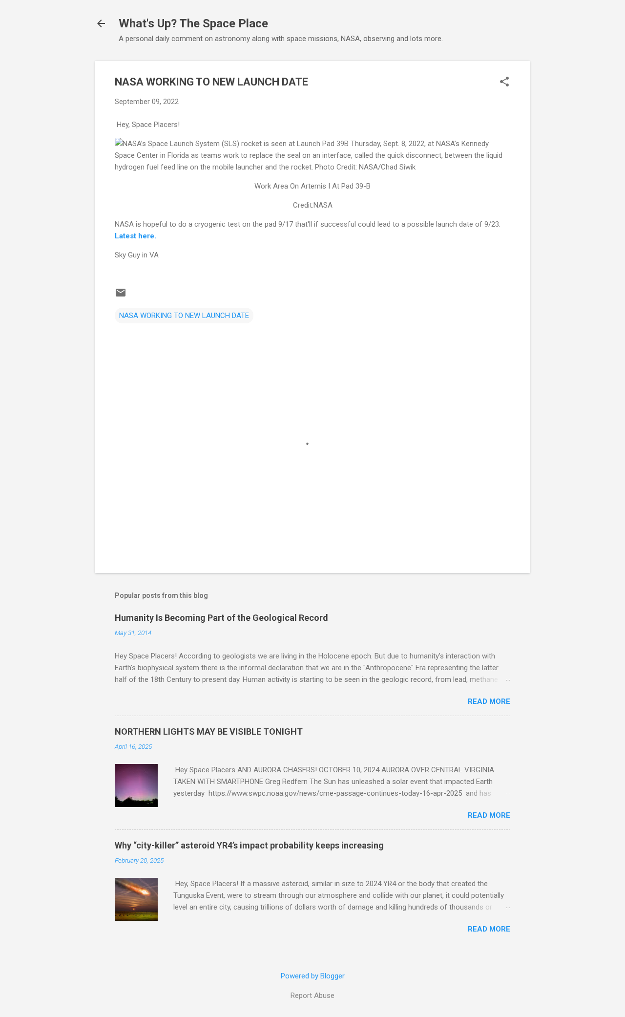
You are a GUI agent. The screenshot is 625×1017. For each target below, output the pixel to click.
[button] (504, 82)
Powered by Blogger (313, 976)
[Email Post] (120, 296)
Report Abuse (312, 995)
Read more (489, 701)
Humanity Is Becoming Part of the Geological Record (221, 618)
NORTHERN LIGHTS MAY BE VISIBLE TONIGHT (209, 731)
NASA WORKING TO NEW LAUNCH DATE (184, 315)
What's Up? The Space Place (193, 23)
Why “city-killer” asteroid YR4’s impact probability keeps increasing (249, 845)
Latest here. (135, 236)
